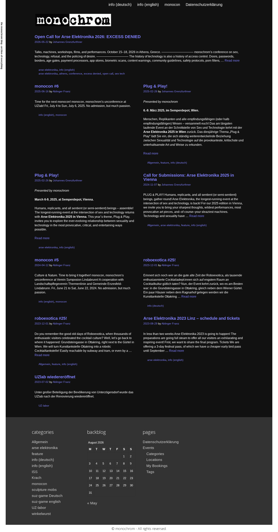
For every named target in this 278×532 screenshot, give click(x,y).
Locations (154, 460)
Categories (155, 454)
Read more (232, 60)
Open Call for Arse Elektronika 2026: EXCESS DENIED (88, 36)
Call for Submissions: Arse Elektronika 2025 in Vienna (188, 177)
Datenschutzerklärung (204, 4)
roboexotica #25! (159, 260)
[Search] (241, 4)
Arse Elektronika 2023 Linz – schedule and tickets (191, 318)
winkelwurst (41, 514)
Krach (36, 478)
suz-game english (46, 502)
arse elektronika (48, 69)
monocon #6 (47, 86)
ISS (35, 472)
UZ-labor (44, 405)
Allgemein (153, 162)
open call (108, 73)
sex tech (120, 73)
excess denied (92, 73)
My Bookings (157, 466)
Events (148, 448)
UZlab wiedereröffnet (55, 377)
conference (75, 73)
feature (165, 162)
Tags (150, 472)
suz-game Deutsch (47, 496)
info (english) (148, 4)
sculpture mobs (44, 490)
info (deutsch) (120, 4)
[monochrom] (73, 19)
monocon (172, 4)
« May (92, 503)
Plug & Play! (155, 86)
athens (63, 73)
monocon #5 (47, 260)
